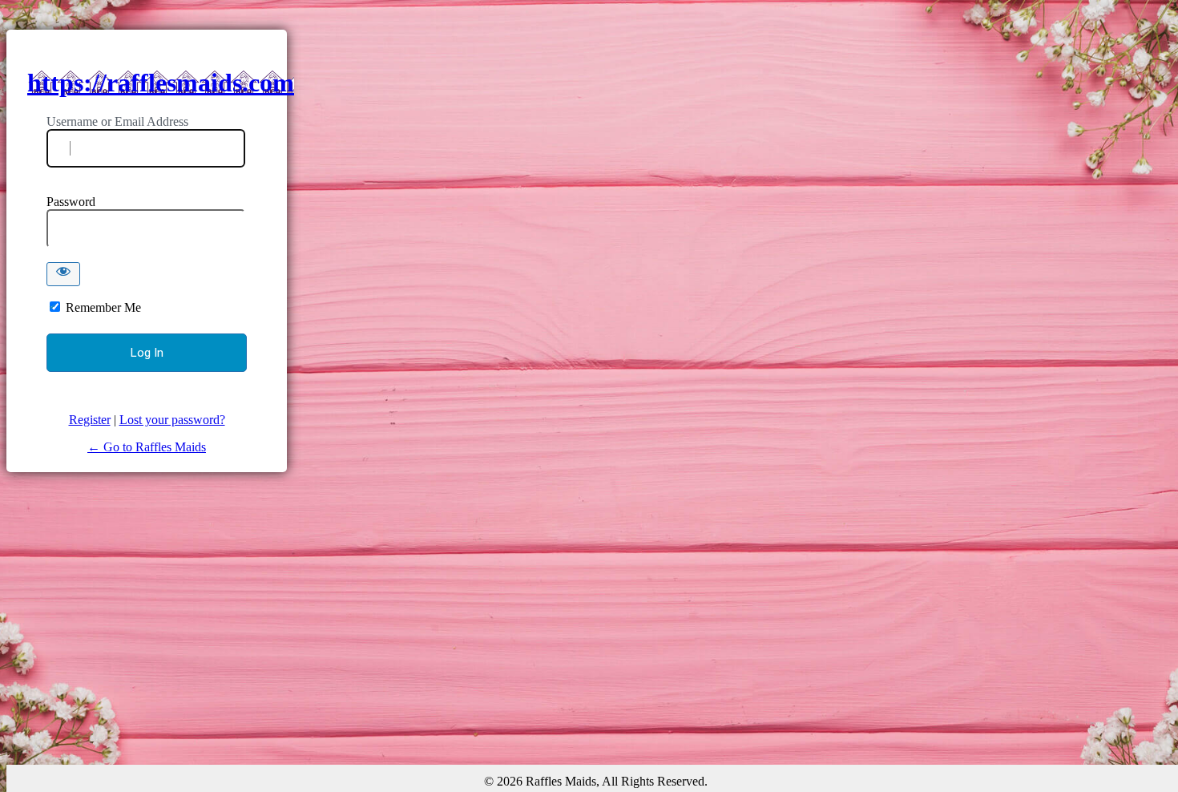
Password (70, 201)
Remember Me (103, 307)
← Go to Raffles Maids (146, 447)
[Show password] (63, 274)
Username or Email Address (117, 121)
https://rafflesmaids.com (160, 82)
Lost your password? (172, 419)
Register (90, 419)
